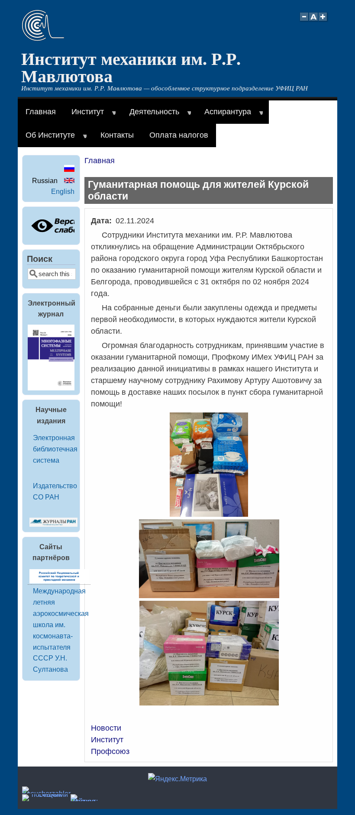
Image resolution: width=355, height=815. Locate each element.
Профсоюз (110, 751)
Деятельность (150, 115)
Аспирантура (224, 115)
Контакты (117, 135)
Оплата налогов (178, 135)
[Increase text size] (324, 21)
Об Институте (46, 139)
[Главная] (43, 38)
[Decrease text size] (304, 21)
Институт (84, 115)
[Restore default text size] (313, 21)
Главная (41, 111)
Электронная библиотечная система (55, 449)
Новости (106, 728)
